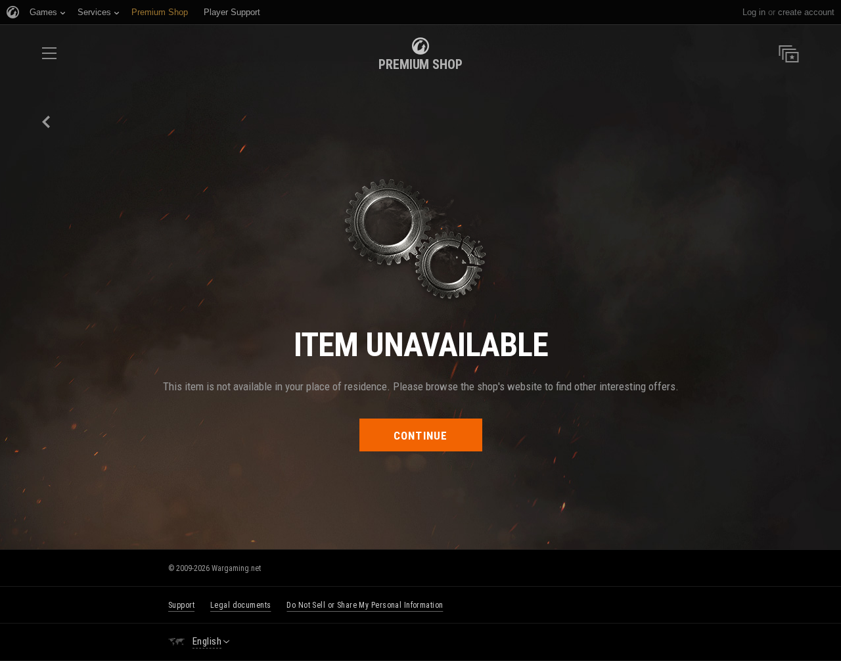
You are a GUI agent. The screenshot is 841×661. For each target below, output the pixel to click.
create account (806, 12)
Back (47, 122)
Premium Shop (420, 64)
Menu (49, 57)
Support (181, 605)
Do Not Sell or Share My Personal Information (364, 605)
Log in (753, 12)
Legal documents (240, 605)
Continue (421, 435)
